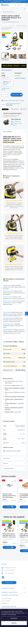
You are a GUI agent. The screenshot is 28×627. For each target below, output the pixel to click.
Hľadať (24, 9)
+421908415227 (17, 121)
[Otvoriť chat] (26, 313)
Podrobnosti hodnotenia (21, 25)
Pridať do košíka (15, 94)
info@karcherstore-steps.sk (17, 124)
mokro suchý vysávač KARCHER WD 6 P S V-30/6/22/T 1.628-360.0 (9, 535)
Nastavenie (14, 618)
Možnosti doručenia (20, 78)
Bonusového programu (6, 84)
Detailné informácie (6, 70)
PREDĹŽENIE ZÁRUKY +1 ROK (14, 66)
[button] (9, 543)
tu (15, 614)
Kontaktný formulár (9, 582)
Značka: (5, 29)
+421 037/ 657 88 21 (6, 598)
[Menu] (26, 5)
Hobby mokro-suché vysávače (13, 451)
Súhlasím (14, 623)
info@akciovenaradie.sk (10, 567)
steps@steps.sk (5, 603)
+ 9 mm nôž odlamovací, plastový (13, 104)
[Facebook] (2, 577)
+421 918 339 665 (5, 601)
